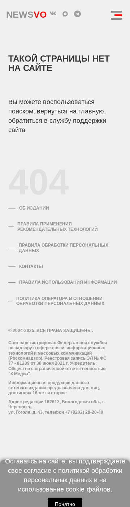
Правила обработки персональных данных (63, 248)
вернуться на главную (70, 111)
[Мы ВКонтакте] (53, 14)
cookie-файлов (88, 489)
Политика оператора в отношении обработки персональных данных (60, 301)
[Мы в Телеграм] (77, 14)
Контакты (31, 266)
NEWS (26, 12)
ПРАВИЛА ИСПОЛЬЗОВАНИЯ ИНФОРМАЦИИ (68, 282)
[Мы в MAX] (65, 14)
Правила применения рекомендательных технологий (57, 226)
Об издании (34, 208)
